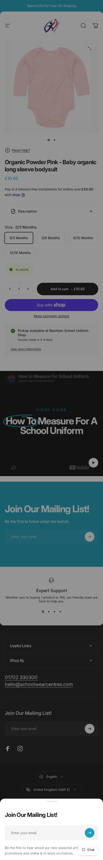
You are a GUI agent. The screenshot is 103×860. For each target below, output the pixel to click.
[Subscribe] (89, 831)
